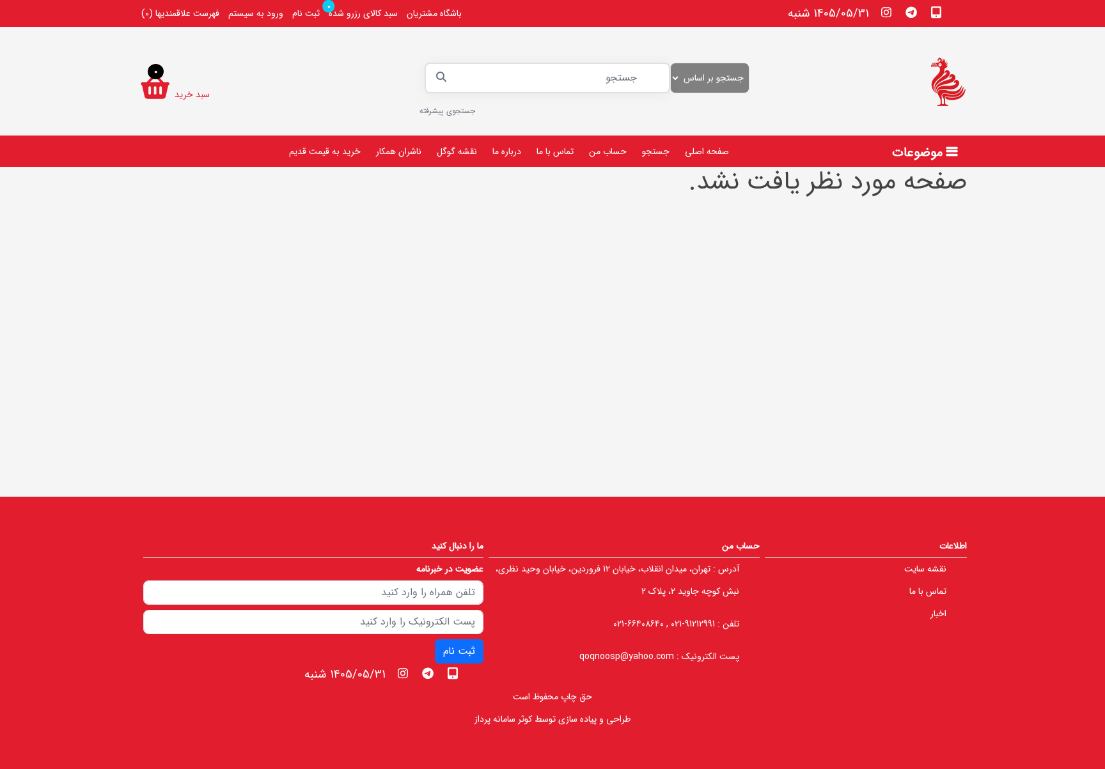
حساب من (608, 151)
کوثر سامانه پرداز (503, 719)
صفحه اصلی (707, 151)
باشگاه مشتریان (434, 13)
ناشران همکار (398, 151)
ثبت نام (306, 13)
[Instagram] (886, 12)
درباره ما (506, 151)
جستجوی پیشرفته (447, 111)
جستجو (656, 151)
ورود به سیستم (255, 13)
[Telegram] (911, 12)
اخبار (938, 614)
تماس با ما (555, 151)
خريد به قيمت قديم (325, 151)
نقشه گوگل (457, 151)
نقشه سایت (925, 569)
